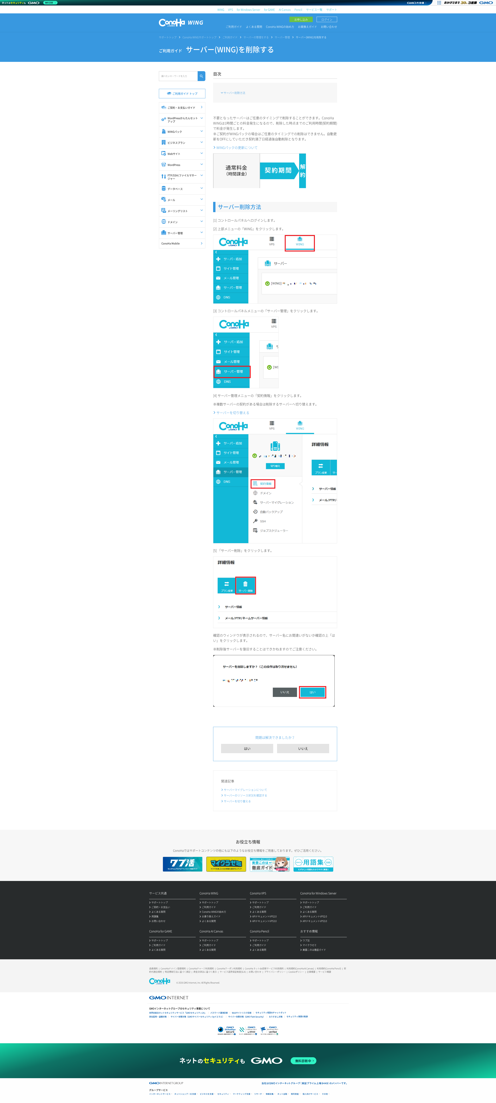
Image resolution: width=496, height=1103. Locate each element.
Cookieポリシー (296, 971)
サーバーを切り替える (232, 412)
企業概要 (311, 971)
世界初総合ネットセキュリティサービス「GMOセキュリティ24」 (177, 1012)
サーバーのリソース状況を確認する (245, 795)
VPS (230, 9)
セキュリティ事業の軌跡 (297, 1016)
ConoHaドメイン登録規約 (173, 968)
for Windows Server (248, 9)
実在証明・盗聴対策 (158, 1016)
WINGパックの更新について (237, 147)
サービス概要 (324, 971)
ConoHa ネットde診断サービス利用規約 (264, 968)
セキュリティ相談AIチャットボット (271, 1012)
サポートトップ (168, 37)
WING (220, 9)
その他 (325, 1094)
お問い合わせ (329, 27)
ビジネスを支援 (207, 1094)
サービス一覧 (314, 9)
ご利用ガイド (234, 27)
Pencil (298, 9)
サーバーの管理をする (256, 37)
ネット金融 (282, 1094)
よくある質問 (254, 27)
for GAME (269, 9)
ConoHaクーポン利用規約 (229, 968)
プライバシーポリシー (275, 971)
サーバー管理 (282, 37)
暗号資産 (295, 1094)
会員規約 (153, 968)
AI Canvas (285, 9)
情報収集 (270, 1094)
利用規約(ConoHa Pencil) (329, 968)
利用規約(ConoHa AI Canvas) (300, 968)
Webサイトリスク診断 (241, 1012)
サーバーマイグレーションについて (245, 790)
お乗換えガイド (307, 27)
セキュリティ (223, 1094)
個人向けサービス (310, 1094)
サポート (331, 9)
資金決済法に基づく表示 (205, 971)
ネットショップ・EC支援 (185, 1094)
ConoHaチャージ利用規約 (201, 968)
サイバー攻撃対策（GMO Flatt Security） (246, 1016)
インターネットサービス (159, 1094)
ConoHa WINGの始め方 (280, 27)
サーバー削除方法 (234, 93)
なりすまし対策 (275, 1016)
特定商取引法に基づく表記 (177, 971)
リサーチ (258, 1094)
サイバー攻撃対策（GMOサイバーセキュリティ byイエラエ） (197, 1016)
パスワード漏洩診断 (219, 1012)
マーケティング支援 (241, 1094)
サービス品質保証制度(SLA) (233, 971)
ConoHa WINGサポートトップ (199, 37)
